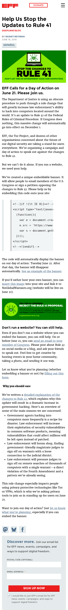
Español (9, 44)
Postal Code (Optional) (19, 559)
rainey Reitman (15, 36)
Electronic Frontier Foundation (11, 6)
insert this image (13, 284)
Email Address (15, 571)
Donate (39, 5)
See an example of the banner (41, 271)
